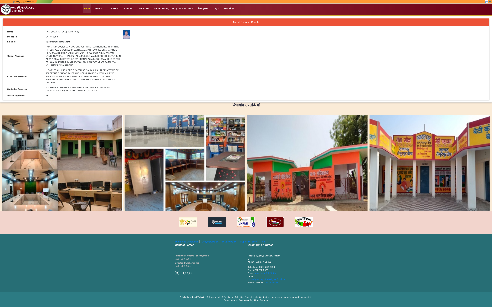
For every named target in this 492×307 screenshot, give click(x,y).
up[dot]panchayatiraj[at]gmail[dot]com (267, 279)
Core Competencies (17, 76)
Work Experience (16, 95)
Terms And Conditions (186, 241)
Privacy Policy (229, 241)
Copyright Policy (210, 241)
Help (263, 241)
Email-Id (11, 41)
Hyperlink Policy (248, 241)
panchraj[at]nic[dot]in (265, 273)
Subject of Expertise (17, 89)
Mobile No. (12, 36)
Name (10, 31)
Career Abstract (15, 56)
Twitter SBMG (271, 282)
